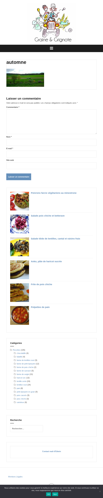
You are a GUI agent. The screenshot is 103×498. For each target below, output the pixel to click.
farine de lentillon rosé (25, 360)
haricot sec (21, 378)
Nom (9, 137)
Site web (10, 160)
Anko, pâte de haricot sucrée (46, 261)
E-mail (9, 148)
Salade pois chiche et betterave (48, 216)
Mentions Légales (15, 477)
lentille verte (21, 381)
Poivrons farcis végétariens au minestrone (53, 193)
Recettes (16, 350)
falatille (19, 357)
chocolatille (21, 353)
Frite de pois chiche (41, 284)
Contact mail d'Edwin (51, 451)
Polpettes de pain (40, 307)
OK (48, 494)
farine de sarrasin (24, 371)
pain (18, 388)
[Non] (100, 491)
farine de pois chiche (25, 367)
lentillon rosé (22, 385)
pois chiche (21, 399)
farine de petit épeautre (26, 364)
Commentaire (12, 107)
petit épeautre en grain (26, 392)
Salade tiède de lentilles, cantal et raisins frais (55, 238)
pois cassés (22, 395)
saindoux (20, 402)
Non (55, 494)
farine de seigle (23, 374)
